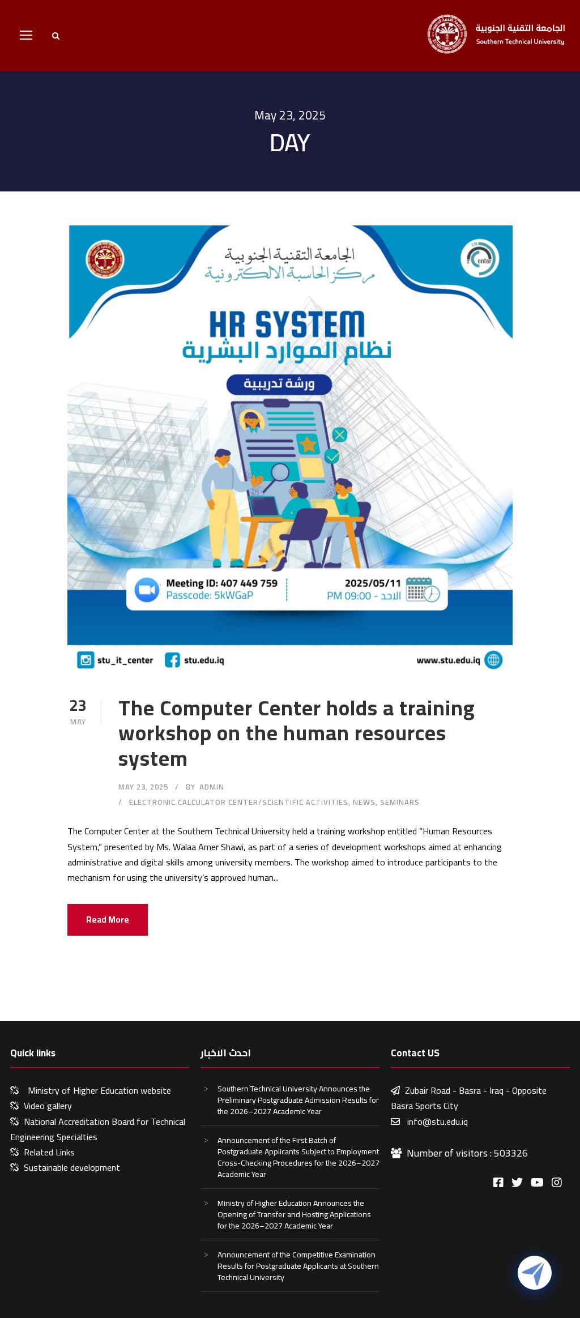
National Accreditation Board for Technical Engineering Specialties (97, 1129)
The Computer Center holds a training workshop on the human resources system (296, 733)
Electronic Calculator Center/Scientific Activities (238, 802)
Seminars (400, 802)
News (364, 802)
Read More (107, 919)
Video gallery (48, 1105)
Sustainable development (72, 1167)
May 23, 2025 (143, 787)
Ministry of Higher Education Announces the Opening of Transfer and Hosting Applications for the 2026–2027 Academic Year (294, 1214)
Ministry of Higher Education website (99, 1090)
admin (211, 787)
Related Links (49, 1152)
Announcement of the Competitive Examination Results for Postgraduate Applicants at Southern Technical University (298, 1266)
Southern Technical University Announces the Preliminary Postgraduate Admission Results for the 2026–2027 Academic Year (298, 1100)
